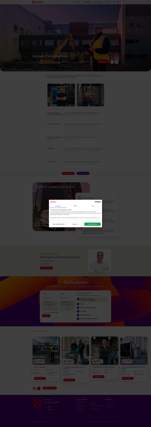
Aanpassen (74, 224)
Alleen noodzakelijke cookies (58, 224)
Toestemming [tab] (58, 206)
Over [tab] (93, 205)
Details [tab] (75, 205)
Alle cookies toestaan (92, 224)
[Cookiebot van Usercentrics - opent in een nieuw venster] (95, 202)
